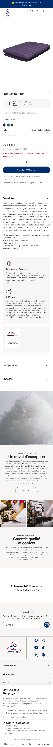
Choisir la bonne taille (41, 130)
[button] (47, 11)
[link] (13, 513)
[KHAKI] (11, 125)
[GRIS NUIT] (8, 125)
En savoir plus (26, 490)
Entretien (8, 378)
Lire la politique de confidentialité (15, 717)
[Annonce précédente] (4, 4)
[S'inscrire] (47, 625)
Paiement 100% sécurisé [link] (26, 586)
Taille (26, 130)
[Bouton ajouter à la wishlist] (49, 93)
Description (9, 198)
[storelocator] (37, 10)
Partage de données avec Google (17, 728)
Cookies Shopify (11, 726)
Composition (10, 365)
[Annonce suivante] (49, 4)
